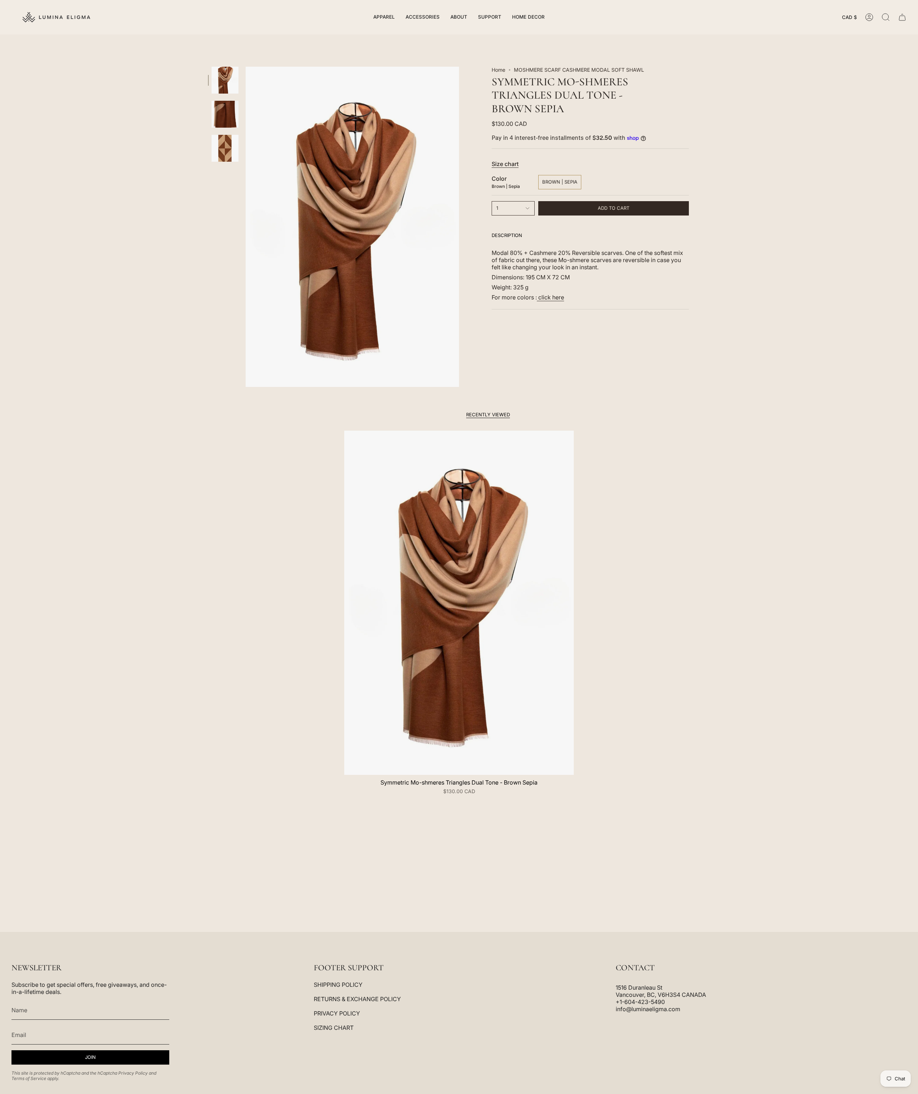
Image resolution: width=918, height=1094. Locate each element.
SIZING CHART (334, 1027)
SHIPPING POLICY (338, 984)
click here (550, 297)
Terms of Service (28, 1078)
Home (498, 70)
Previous (245, 227)
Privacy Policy (133, 1073)
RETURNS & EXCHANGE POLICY (357, 999)
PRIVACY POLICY (337, 1013)
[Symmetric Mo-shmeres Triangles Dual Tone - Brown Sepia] (459, 603)
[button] (384, 17)
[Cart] (902, 17)
